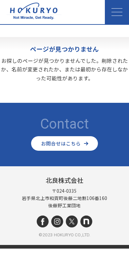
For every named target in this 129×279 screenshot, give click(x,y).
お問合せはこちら (61, 143)
